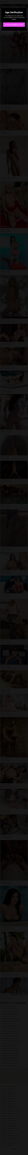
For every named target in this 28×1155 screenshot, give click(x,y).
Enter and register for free (14, 24)
